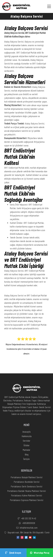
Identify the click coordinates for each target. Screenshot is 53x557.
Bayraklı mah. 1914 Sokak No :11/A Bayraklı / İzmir (28, 532)
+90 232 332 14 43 (28, 518)
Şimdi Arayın (15, 552)
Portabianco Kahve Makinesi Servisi (26, 495)
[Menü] (49, 6)
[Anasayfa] (16, 6)
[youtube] (30, 537)
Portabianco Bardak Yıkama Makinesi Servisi (26, 490)
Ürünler (27, 445)
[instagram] (22, 537)
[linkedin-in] (34, 537)
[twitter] (26, 537)
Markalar (26, 449)
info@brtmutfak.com (28, 527)
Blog (26, 454)
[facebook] (18, 537)
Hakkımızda (27, 436)
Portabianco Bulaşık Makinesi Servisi (26, 477)
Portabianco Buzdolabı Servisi (26, 481)
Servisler (26, 440)
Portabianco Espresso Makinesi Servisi (26, 500)
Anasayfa (26, 431)
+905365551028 (28, 522)
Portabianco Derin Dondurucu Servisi (26, 486)
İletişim (26, 458)
